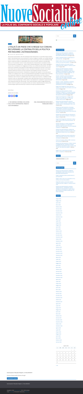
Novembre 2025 (59, 212)
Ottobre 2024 (58, 239)
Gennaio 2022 (58, 293)
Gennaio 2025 (58, 233)
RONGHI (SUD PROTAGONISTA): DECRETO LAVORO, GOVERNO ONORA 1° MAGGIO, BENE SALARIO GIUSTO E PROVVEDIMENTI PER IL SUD (65, 103)
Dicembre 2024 (59, 235)
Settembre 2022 (59, 277)
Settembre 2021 (59, 301)
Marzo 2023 (58, 267)
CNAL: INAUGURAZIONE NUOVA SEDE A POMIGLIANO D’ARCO (43, 102)
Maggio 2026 (58, 200)
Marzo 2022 (58, 289)
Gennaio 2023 (58, 271)
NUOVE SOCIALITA (20, 54)
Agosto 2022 (58, 279)
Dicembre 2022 (59, 273)
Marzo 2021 (58, 313)
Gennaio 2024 (58, 249)
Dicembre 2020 (59, 319)
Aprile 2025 (58, 227)
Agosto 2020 (58, 327)
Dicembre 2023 (59, 251)
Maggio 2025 (58, 225)
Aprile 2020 (58, 336)
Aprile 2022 (58, 287)
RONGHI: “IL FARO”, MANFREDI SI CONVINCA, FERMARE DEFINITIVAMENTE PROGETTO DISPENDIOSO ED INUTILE (65, 83)
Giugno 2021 (58, 307)
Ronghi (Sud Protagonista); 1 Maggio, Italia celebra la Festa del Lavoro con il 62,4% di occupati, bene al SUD (64, 98)
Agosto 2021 (58, 303)
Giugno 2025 (58, 223)
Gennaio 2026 (58, 208)
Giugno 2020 (58, 332)
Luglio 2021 (58, 305)
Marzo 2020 (58, 338)
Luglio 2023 (58, 259)
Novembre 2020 (59, 321)
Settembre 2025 (59, 216)
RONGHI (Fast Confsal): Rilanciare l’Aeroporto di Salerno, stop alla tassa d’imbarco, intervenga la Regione (65, 116)
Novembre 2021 (59, 297)
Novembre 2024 (59, 237)
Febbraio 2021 (59, 315)
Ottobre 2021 (58, 299)
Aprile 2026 (58, 202)
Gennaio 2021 (58, 317)
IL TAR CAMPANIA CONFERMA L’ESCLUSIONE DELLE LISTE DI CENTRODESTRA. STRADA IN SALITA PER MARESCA (18, 103)
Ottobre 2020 (58, 323)
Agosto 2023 (58, 257)
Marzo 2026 (58, 204)
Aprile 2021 (58, 311)
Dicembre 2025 (59, 210)
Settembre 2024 (59, 241)
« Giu (57, 365)
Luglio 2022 (58, 281)
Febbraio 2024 (59, 247)
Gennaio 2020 (58, 342)
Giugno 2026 (58, 198)
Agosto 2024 (58, 243)
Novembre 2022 (59, 275)
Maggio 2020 (58, 334)
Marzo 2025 (58, 229)
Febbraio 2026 (59, 206)
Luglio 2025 (58, 221)
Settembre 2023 (59, 255)
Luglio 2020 (58, 330)
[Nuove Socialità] (41, 3)
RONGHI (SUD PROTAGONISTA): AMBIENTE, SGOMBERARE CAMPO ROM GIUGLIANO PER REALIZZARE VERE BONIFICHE (65, 54)
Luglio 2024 (58, 245)
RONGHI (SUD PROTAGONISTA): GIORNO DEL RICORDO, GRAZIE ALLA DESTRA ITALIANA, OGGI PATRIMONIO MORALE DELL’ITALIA (65, 131)
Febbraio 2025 (59, 231)
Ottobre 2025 (58, 214)
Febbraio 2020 (59, 340)
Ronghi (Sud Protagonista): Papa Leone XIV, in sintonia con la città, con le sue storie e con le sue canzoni (66, 88)
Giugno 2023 (58, 261)
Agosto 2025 (58, 219)
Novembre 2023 (59, 253)
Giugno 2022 (58, 283)
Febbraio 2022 (59, 291)
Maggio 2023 (58, 263)
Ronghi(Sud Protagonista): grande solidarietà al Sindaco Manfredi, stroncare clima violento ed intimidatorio (65, 137)
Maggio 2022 (58, 285)
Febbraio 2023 (59, 269)
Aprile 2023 (58, 265)
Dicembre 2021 (59, 295)
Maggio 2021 (58, 309)
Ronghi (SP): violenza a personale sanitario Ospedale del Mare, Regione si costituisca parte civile (65, 65)
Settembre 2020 (59, 325)
